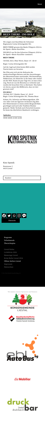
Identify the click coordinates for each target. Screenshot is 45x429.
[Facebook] (4, 215)
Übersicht (12, 221)
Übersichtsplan (9, 243)
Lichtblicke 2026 (10, 252)
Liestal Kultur (9, 249)
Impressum (8, 264)
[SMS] (24, 215)
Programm (8, 237)
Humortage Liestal (11, 255)
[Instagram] (19, 215)
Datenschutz (8, 267)
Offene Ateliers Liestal (12, 261)
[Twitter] (9, 215)
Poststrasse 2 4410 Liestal (8, 167)
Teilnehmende (9, 240)
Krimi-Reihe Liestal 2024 (13, 258)
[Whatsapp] (14, 215)
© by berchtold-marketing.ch (11, 273)
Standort (8, 178)
